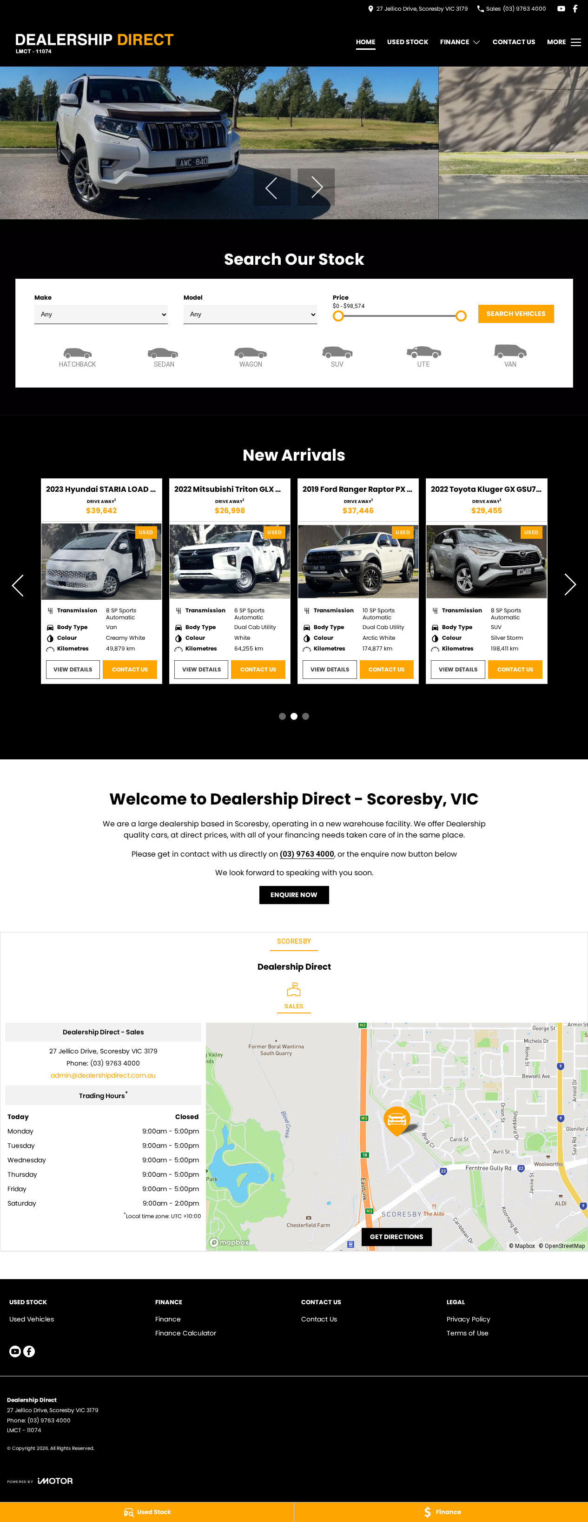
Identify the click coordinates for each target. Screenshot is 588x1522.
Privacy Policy (468, 1319)
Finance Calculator (185, 1333)
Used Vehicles (31, 1319)
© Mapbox (522, 1245)
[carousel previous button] (272, 187)
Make (43, 297)
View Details (72, 669)
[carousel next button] (316, 187)
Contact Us (514, 42)
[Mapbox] (231, 1242)
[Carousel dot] (282, 716)
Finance (454, 42)
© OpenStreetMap (562, 1245)
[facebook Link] (575, 8)
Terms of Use (468, 1333)
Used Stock (408, 42)
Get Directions (396, 1236)
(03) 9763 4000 (307, 853)
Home (366, 42)
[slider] (338, 316)
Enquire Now (294, 894)
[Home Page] (94, 42)
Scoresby (294, 941)
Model (193, 297)
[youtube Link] (561, 8)
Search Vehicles (516, 313)
